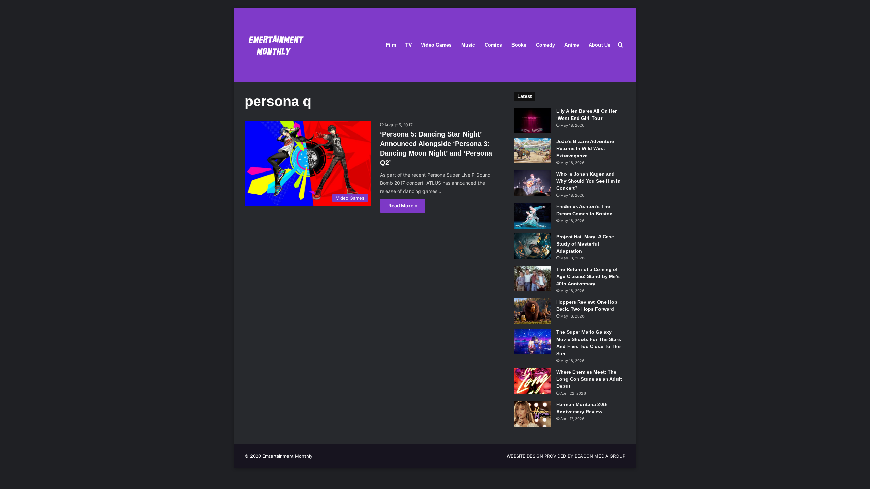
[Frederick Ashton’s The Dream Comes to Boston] (532, 216)
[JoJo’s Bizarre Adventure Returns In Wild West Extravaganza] (532, 150)
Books (518, 45)
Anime (571, 45)
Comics (493, 45)
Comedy (545, 45)
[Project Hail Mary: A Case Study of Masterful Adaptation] (532, 246)
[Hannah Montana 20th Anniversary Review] (532, 414)
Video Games (436, 45)
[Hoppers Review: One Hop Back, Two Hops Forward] (532, 311)
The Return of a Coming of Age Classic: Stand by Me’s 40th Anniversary (588, 276)
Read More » (402, 206)
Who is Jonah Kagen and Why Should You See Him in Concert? (588, 181)
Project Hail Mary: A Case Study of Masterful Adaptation (585, 244)
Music (468, 45)
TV (408, 45)
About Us (599, 45)
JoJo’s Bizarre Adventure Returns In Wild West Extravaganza (585, 148)
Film (391, 45)
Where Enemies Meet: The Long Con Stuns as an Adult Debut (589, 379)
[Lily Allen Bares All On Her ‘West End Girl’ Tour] (532, 120)
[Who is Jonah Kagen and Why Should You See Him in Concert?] (532, 183)
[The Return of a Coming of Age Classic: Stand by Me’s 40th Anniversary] (532, 278)
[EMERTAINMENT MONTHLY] (274, 45)
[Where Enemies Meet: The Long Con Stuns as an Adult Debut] (532, 381)
